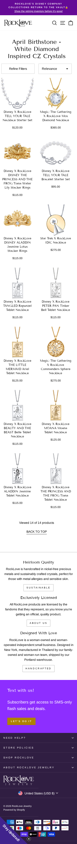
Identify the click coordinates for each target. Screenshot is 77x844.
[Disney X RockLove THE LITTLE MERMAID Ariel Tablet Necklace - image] (17, 343)
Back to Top (36, 531)
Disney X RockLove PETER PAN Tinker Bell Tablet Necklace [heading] (55, 306)
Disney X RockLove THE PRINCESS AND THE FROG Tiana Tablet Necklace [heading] (55, 493)
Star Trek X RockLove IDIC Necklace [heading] (55, 240)
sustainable (38, 587)
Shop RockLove (18, 757)
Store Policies (18, 747)
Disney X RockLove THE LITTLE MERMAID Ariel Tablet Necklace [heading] (17, 367)
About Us (38, 623)
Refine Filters (18, 68)
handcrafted (38, 668)
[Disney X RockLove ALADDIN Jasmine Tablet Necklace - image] (17, 469)
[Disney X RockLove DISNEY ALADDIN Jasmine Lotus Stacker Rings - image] (17, 220)
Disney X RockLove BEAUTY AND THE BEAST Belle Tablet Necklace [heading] (17, 430)
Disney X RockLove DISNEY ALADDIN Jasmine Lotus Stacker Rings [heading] (17, 245)
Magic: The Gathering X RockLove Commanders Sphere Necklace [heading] (55, 367)
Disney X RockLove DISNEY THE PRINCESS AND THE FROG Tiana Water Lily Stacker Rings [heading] (17, 179)
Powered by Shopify (14, 809)
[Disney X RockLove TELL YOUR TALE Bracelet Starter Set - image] (56, 153)
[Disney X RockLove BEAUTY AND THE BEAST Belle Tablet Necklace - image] (17, 406)
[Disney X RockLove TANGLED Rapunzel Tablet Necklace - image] (17, 284)
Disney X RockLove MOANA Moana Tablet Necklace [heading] (55, 428)
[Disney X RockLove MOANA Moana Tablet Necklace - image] (56, 406)
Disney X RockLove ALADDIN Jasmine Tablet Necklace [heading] (17, 491)
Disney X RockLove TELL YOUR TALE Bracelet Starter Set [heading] (55, 175)
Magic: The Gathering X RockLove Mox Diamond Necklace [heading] (55, 116)
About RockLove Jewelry (28, 767)
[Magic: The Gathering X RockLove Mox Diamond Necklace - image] (56, 94)
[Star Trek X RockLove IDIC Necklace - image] (56, 220)
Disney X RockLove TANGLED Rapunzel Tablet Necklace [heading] (17, 306)
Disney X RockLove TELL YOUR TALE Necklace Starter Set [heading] (17, 116)
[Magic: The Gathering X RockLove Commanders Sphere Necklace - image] (56, 343)
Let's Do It (21, 721)
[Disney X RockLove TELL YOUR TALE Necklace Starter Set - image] (17, 94)
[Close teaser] (29, 839)
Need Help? (14, 737)
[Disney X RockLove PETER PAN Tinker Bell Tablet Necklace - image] (56, 284)
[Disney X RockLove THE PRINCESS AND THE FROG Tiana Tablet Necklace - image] (56, 469)
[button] (14, 830)
